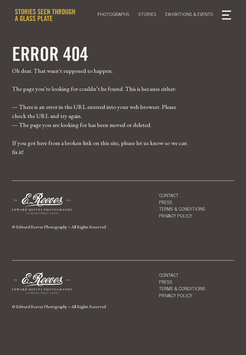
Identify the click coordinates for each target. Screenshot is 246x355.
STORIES (147, 15)
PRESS (165, 203)
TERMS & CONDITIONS (182, 209)
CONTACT (168, 196)
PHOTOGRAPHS (113, 15)
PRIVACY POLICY (175, 296)
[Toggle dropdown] (226, 15)
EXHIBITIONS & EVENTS (189, 15)
